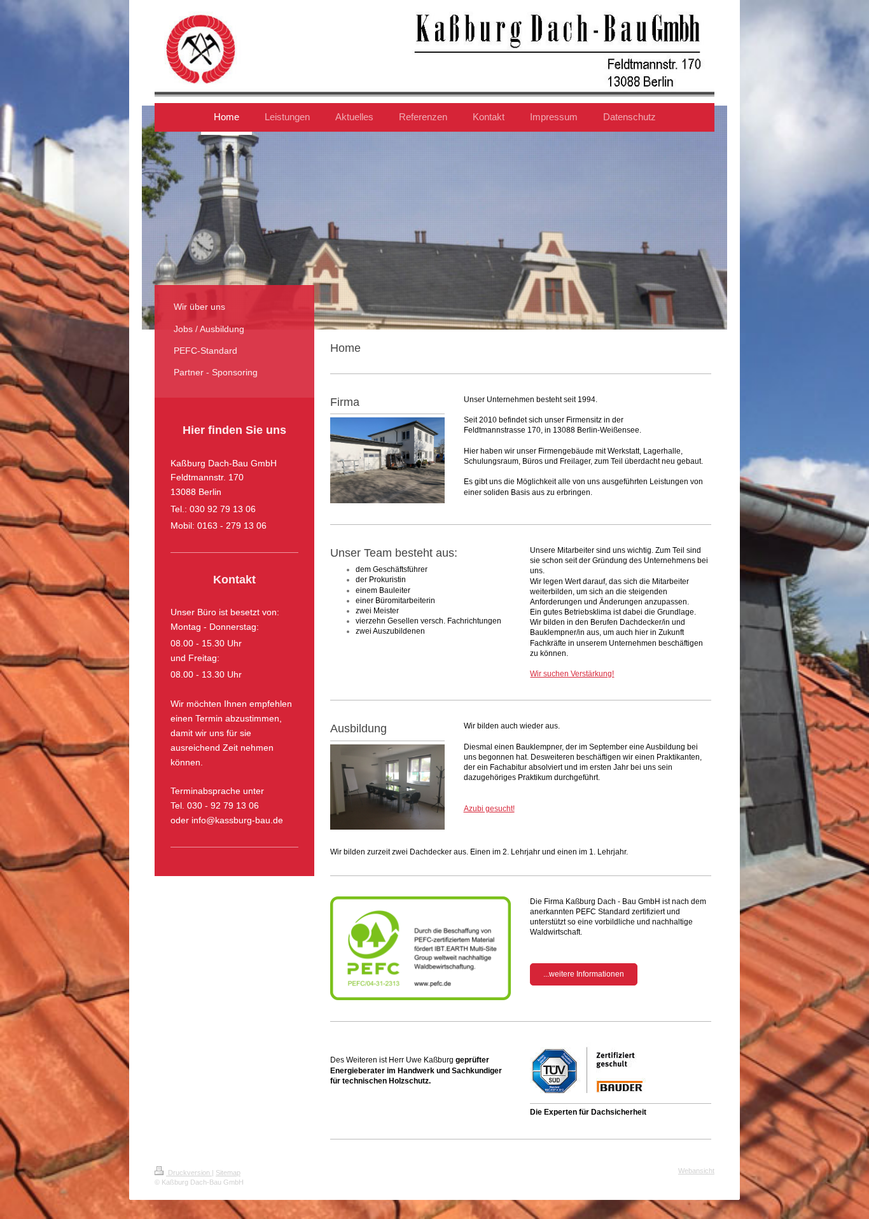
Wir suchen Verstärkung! (572, 673)
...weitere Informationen (583, 974)
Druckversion (189, 1172)
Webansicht (696, 1170)
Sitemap (228, 1172)
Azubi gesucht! (489, 808)
